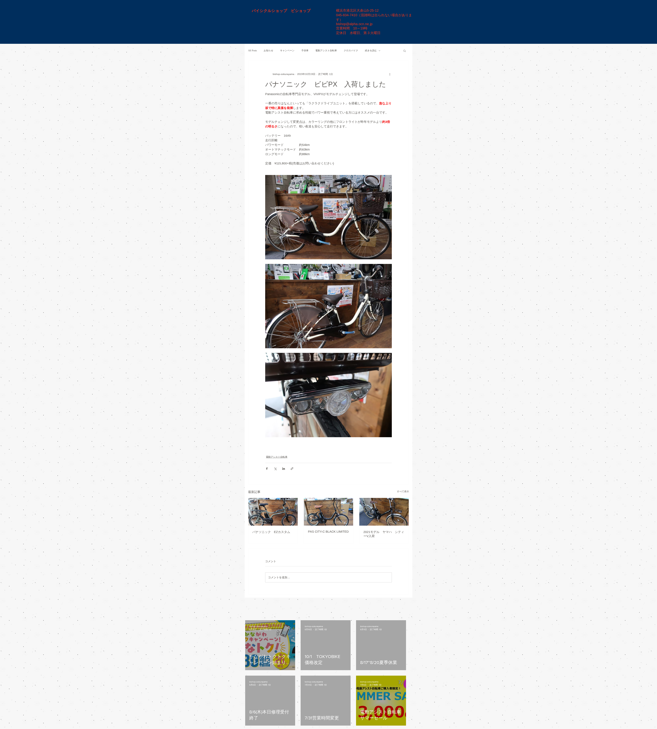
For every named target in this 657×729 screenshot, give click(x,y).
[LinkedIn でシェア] (283, 468)
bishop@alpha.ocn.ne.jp (354, 24)
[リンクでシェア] (292, 468)
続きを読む (371, 50)
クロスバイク (351, 50)
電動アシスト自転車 (326, 50)
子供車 (304, 50)
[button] (404, 50)
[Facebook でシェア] (266, 468)
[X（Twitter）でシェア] (275, 468)
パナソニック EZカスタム (271, 532)
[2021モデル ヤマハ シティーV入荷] (384, 512)
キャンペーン (287, 50)
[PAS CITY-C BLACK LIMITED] (328, 512)
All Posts (252, 50)
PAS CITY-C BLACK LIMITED (328, 531)
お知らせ (268, 50)
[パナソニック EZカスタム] (273, 512)
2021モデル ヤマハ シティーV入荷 (383, 534)
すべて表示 (403, 491)
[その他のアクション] (390, 74)
